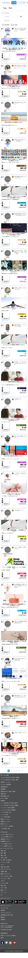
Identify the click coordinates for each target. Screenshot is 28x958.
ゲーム (2, 864)
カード (21, 277)
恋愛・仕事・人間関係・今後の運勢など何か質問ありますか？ (14, 271)
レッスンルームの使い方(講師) (8, 807)
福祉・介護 (3, 855)
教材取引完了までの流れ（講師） (8, 791)
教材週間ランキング (5, 841)
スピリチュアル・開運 (21, 54)
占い (2, 894)
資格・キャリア (22, 388)
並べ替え (15, 24)
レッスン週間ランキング (6, 846)
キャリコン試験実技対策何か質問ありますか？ (14, 381)
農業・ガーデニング (5, 873)
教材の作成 (3, 793)
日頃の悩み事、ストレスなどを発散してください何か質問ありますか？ (14, 419)
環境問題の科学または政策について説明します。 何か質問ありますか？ (14, 160)
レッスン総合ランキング (6, 843)
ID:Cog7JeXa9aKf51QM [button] (5, 543)
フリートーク (4, 892)
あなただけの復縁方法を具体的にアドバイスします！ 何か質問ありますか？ (14, 86)
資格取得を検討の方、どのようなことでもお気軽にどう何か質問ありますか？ (14, 197)
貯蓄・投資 (21, 536)
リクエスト (7, 20)
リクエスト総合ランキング (7, 834)
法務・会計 (3, 850)
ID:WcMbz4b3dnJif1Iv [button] (5, 209)
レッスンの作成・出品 (6, 812)
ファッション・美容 (5, 878)
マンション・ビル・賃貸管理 (21, 721)
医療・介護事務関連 (22, 202)
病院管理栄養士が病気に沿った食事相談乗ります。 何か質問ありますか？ (14, 605)
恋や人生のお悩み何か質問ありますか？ (14, 456)
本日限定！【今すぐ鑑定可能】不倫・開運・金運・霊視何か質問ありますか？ (14, 49)
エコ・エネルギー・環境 (6, 876)
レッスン (7, 16)
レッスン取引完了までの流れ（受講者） (10, 805)
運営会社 (3, 917)
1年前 (9, 148)
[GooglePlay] (20, 902)
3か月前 (9, 296)
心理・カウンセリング (6, 869)
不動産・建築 (4, 871)
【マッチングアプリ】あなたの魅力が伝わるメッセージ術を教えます (14, 753)
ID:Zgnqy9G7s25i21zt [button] (5, 61)
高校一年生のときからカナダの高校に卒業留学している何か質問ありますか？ (14, 234)
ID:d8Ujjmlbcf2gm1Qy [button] (5, 469)
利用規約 (3, 910)
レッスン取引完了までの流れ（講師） (9, 803)
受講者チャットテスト (6, 782)
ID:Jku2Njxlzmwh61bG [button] (5, 98)
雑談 (22, 128)
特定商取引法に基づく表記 (7, 915)
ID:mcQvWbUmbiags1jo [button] (5, 432)
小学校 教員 (21, 314)
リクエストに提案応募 (6, 784)
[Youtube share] (14, 942)
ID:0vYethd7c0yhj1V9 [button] (5, 580)
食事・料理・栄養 (5, 867)
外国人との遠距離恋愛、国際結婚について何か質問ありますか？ (14, 642)
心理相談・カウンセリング (21, 425)
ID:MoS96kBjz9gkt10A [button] (5, 691)
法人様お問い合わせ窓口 (6, 929)
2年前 (9, 185)
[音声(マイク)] (22, 168)
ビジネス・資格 (4, 883)
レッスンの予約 (4, 814)
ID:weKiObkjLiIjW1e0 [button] (5, 728)
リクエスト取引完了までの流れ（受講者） (10, 777)
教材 (21, 16)
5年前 (9, 407)
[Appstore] (7, 902)
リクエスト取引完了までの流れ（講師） (10, 779)
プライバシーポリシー (6, 912)
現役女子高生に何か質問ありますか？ (14, 122)
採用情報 (3, 919)
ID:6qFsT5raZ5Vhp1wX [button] (5, 321)
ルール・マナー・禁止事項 (7, 826)
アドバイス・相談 (22, 91)
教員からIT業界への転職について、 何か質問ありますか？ (14, 308)
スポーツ (3, 880)
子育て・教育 (4, 857)
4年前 (9, 259)
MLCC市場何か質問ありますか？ (14, 678)
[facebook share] (2, 942)
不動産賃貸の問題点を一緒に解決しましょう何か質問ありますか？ (14, 716)
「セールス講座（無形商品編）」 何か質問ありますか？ (14, 530)
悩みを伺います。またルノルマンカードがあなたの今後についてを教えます (14, 493)
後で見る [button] (6, 59)
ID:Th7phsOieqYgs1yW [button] (5, 358)
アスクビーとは (4, 908)
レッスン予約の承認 (5, 817)
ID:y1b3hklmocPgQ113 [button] (5, 617)
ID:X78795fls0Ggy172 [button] (5, 506)
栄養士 (21, 610)
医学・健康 (3, 853)
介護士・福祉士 (22, 499)
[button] (24, 2)
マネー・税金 (4, 887)
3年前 (9, 36)
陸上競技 (22, 573)
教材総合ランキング (5, 839)
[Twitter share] (6, 942)
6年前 (9, 518)
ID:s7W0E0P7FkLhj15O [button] (5, 246)
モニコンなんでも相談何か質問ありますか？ (14, 344)
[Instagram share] (10, 942)
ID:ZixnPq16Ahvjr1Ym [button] (5, 765)
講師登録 (3, 800)
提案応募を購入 (4, 786)
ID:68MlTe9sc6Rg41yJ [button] (5, 654)
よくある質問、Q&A (5, 828)
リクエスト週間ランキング (7, 836)
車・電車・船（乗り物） (6, 860)
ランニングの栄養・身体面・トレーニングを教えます (14, 568)
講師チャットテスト (5, 819)
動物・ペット (4, 890)
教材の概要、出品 (5, 796)
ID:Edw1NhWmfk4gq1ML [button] (5, 395)
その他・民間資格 (22, 351)
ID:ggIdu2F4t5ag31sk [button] (5, 135)
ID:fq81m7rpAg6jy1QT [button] (5, 172)
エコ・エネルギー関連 (21, 165)
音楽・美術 (3, 885)
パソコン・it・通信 (5, 862)
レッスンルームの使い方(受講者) (8, 810)
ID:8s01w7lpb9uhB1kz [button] (5, 284)
